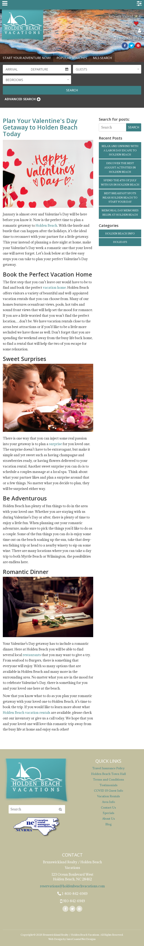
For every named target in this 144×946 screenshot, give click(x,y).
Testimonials (108, 785)
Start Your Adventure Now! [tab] (27, 58)
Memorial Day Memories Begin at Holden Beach (120, 212)
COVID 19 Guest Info (108, 790)
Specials (108, 813)
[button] (107, 69)
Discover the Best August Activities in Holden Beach (120, 167)
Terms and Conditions (108, 779)
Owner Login (127, 31)
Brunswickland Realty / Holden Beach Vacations (22, 25)
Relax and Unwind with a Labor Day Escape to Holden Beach (120, 150)
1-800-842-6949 (128, 38)
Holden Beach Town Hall (108, 774)
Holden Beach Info (120, 233)
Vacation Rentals (108, 796)
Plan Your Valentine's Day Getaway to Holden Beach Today (40, 127)
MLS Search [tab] (102, 58)
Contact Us (108, 807)
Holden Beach (46, 225)
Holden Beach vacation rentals (26, 712)
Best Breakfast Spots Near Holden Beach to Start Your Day (120, 198)
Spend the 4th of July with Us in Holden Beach (120, 182)
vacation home (54, 287)
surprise (55, 444)
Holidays (120, 242)
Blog (108, 824)
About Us (108, 818)
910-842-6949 (73, 901)
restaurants (32, 655)
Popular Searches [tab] (72, 58)
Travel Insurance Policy (108, 768)
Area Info (108, 802)
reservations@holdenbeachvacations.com (72, 886)
